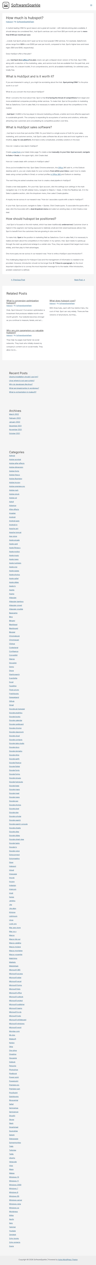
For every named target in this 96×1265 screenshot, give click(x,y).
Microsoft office (15, 993)
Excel (11, 682)
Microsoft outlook (16, 997)
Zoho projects (14, 1242)
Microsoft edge (15, 978)
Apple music (14, 555)
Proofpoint (13, 1093)
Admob (12, 456)
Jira (10, 905)
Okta (11, 1047)
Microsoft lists (14, 989)
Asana (11, 594)
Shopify (12, 1116)
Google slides (14, 835)
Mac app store (15, 928)
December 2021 (15, 426)
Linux (11, 920)
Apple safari (13, 578)
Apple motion (14, 552)
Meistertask (13, 966)
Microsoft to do (15, 1012)
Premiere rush (14, 1089)
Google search (15, 820)
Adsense (12, 506)
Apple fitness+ (15, 548)
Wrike (11, 1215)
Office (60, 168)
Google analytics (15, 713)
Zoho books (14, 1238)
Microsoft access (16, 974)
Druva (11, 671)
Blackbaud (13, 624)
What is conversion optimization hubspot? (22, 301)
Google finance (15, 763)
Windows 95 (14, 1196)
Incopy (12, 882)
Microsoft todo (15, 1016)
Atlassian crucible (16, 609)
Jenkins (12, 901)
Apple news (13, 559)
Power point (14, 1077)
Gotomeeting (14, 859)
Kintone (12, 912)
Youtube (12, 1231)
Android (12, 517)
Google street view (16, 839)
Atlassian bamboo (16, 601)
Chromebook (14, 636)
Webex (12, 1173)
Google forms (14, 774)
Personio (12, 1066)
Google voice (14, 851)
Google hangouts (16, 782)
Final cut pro (14, 690)
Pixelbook (13, 1073)
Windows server (15, 1200)
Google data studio (16, 743)
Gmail (11, 705)
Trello (11, 1146)
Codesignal (13, 648)
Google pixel (14, 809)
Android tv (13, 525)
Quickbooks (14, 1097)
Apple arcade (14, 540)
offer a (25, 60)
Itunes (11, 897)
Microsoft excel (15, 981)
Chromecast (14, 640)
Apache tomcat (15, 532)
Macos (12, 935)
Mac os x (12, 931)
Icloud (11, 870)
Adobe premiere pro (17, 486)
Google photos (15, 805)
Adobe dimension (16, 467)
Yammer (12, 1227)
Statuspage (13, 1139)
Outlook (12, 1062)
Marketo (12, 962)
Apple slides (14, 582)
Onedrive (12, 1054)
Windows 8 (13, 1192)
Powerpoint (13, 1081)
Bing (11, 617)
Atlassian (12, 598)
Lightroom (13, 916)
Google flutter (14, 766)
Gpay (11, 862)
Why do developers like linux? (21, 384)
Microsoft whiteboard (17, 1020)
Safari (11, 1104)
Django (12, 659)
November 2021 (15, 430)
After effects (14, 509)
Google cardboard (16, 724)
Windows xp (14, 1208)
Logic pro (13, 924)
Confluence (13, 651)
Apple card (13, 544)
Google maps (14, 789)
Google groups (15, 778)
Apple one (13, 567)
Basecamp (13, 613)
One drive (13, 1050)
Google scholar (15, 816)
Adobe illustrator (15, 479)
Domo (11, 667)
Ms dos (12, 1035)
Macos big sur (14, 939)
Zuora (11, 1246)
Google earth (14, 759)
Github (11, 701)
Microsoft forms (15, 985)
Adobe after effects (16, 463)
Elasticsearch (14, 674)
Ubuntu (12, 1158)
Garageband (14, 697)
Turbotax (12, 1150)
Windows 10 (14, 1177)
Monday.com (14, 1031)
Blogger (12, 632)
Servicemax (13, 1108)
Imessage (13, 874)
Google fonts (14, 770)
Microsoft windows (16, 1024)
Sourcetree (13, 1131)
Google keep (14, 786)
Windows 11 (14, 1181)
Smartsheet (13, 1127)
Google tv (13, 847)
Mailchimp (13, 958)
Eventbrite (13, 678)
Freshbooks (14, 694)
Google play (14, 812)
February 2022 (15, 418)
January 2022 (14, 422)
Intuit (11, 893)
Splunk (12, 1135)
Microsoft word (15, 1027)
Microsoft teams (15, 1008)
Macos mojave (15, 947)
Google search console (18, 824)
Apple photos (14, 575)
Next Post (79, 280)
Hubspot (9, 22)
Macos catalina (15, 943)
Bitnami (12, 621)
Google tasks (14, 843)
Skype (11, 1120)
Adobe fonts (14, 471)
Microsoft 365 (14, 970)
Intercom (12, 889)
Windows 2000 (15, 1185)
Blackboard (13, 628)
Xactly (11, 1219)
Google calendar (15, 720)
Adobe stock (14, 494)
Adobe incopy (14, 482)
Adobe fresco (14, 475)
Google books (14, 717)
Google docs (14, 747)
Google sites (14, 832)
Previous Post (18, 280)
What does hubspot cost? (63, 300)
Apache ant (13, 529)
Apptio (11, 590)
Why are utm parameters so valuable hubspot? (25, 331)
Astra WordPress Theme (68, 1260)
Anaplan (12, 513)
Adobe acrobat (15, 459)
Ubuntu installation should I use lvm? (23, 377)
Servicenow (13, 1112)
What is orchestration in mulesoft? (22, 392)
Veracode (13, 1162)
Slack (11, 1123)
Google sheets (15, 828)
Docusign (13, 663)
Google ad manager (17, 709)
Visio (11, 1166)
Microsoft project (16, 1001)
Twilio (11, 1154)
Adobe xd (13, 498)
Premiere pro (14, 1085)
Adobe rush (13, 490)
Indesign (12, 885)
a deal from (16, 152)
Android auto (14, 521)
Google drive (14, 755)
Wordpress (13, 1212)
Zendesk (12, 1235)
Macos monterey (16, 951)
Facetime (12, 686)
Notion (12, 1043)
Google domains (15, 751)
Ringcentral (13, 1100)
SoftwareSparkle (25, 5)
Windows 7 (13, 1189)
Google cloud (14, 736)
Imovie (11, 878)
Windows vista (15, 1204)
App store (13, 536)
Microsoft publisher (16, 1004)
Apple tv (12, 586)
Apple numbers (15, 563)
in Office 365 (56, 174)
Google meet (14, 793)
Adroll (11, 502)
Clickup (12, 644)
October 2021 (14, 433)
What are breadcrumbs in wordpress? (24, 388)
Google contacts (15, 740)
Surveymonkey (15, 1143)
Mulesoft (12, 1039)
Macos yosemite (15, 954)
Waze (11, 1169)
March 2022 (14, 414)
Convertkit (13, 655)
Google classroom (16, 732)
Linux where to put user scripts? (21, 381)
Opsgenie (13, 1058)
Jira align (12, 908)
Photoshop (13, 1070)
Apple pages (14, 571)
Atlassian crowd (15, 605)
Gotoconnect (14, 855)
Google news (14, 797)
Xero (11, 1223)
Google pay (13, 801)
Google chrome (15, 728)
